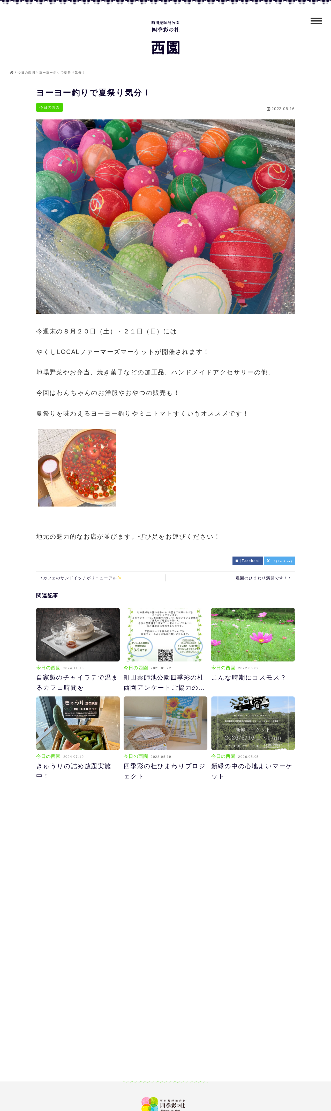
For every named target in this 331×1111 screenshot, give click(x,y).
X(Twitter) (282, 560)
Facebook (251, 561)
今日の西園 (49, 107)
